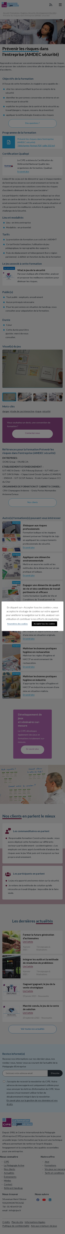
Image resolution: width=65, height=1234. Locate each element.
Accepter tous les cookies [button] (44, 624)
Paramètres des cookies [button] (17, 624)
